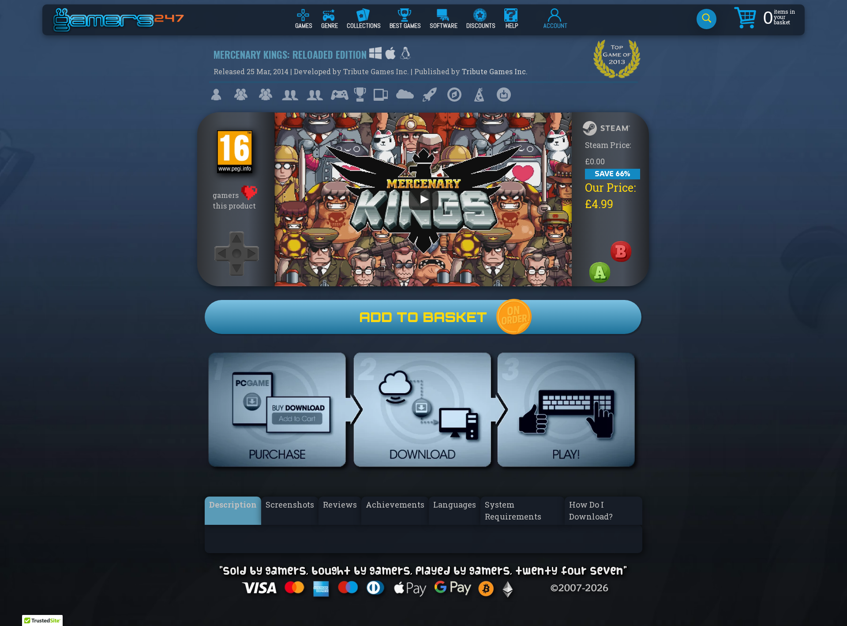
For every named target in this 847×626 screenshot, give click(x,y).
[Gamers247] (128, 27)
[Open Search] (706, 19)
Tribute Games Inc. (495, 71)
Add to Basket (423, 317)
